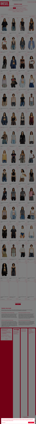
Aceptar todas (31, 422)
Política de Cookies (11, 420)
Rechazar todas (3, 422)
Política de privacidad (6, 420)
